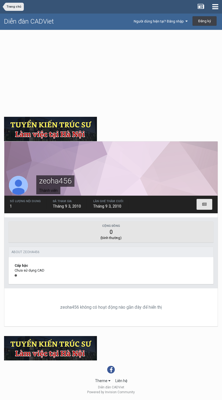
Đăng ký (204, 21)
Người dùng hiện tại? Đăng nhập (159, 21)
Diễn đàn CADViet (29, 21)
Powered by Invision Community (111, 392)
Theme (101, 381)
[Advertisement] (111, 71)
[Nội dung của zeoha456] (204, 204)
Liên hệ (121, 381)
